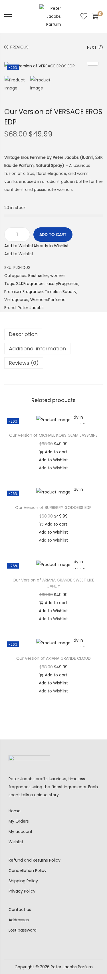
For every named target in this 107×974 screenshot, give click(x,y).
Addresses (19, 920)
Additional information (37, 348)
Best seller (38, 275)
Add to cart (52, 234)
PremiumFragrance (23, 291)
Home (15, 811)
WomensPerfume (48, 299)
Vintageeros (16, 299)
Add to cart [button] (56, 452)
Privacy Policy (22, 891)
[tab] (53, 334)
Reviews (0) (24, 362)
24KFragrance (30, 283)
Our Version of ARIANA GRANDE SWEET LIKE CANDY (53, 583)
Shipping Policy (23, 881)
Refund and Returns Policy (34, 860)
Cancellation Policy (28, 870)
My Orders (19, 821)
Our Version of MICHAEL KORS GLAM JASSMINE (53, 435)
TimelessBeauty (60, 291)
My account (21, 831)
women (57, 275)
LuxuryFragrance (62, 283)
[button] (36, 246)
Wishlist (16, 842)
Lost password (23, 930)
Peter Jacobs (31, 308)
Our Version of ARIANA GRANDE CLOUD (53, 658)
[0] (95, 16)
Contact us (20, 909)
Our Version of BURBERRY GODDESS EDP (53, 507)
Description (23, 334)
